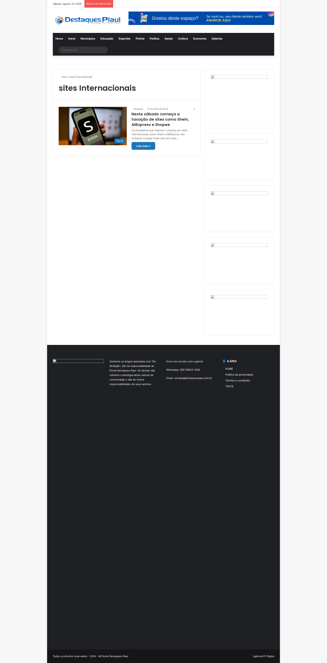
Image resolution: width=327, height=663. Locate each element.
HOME (229, 368)
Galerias (217, 38)
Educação (106, 38)
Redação (138, 108)
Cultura (183, 38)
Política (154, 38)
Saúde (169, 38)
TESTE (229, 386)
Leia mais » (143, 146)
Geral (71, 38)
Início (64, 76)
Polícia (140, 38)
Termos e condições (237, 380)
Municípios (88, 38)
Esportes (124, 38)
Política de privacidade (239, 374)
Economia (199, 38)
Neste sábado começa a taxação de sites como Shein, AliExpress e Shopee (160, 119)
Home (59, 38)
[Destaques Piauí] (88, 20)
